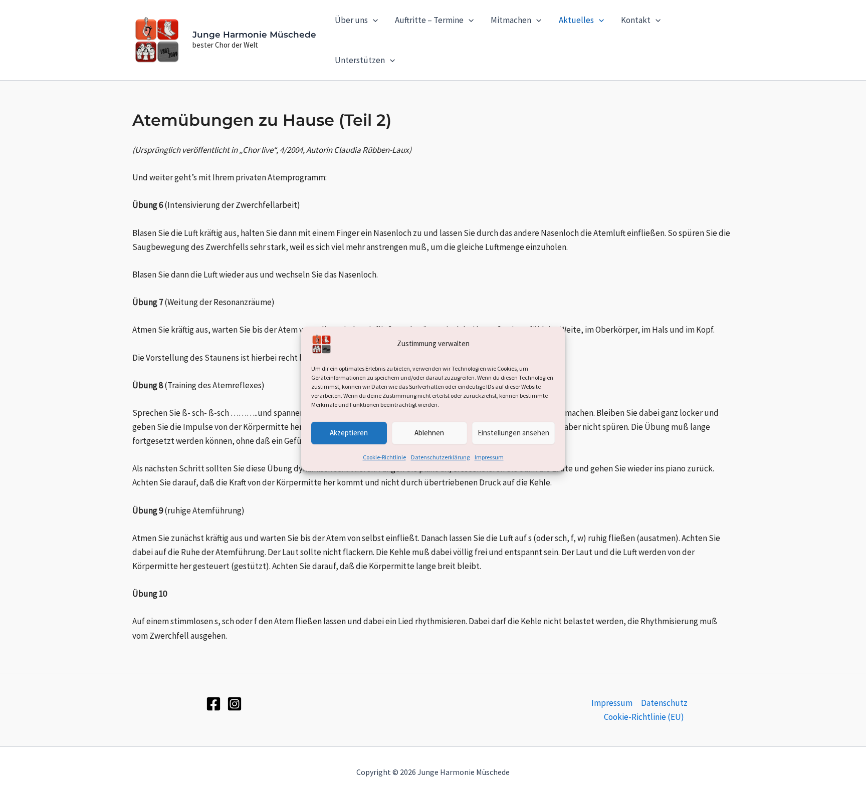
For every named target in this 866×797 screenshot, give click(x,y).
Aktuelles (576, 20)
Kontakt (636, 20)
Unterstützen (360, 60)
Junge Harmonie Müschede (254, 35)
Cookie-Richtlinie (384, 456)
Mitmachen (511, 20)
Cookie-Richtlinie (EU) (644, 716)
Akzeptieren (349, 432)
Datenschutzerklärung (440, 456)
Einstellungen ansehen (513, 432)
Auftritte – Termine (429, 20)
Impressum (489, 456)
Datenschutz (664, 702)
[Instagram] (234, 703)
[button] (373, 20)
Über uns (351, 20)
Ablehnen (429, 432)
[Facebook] (213, 703)
